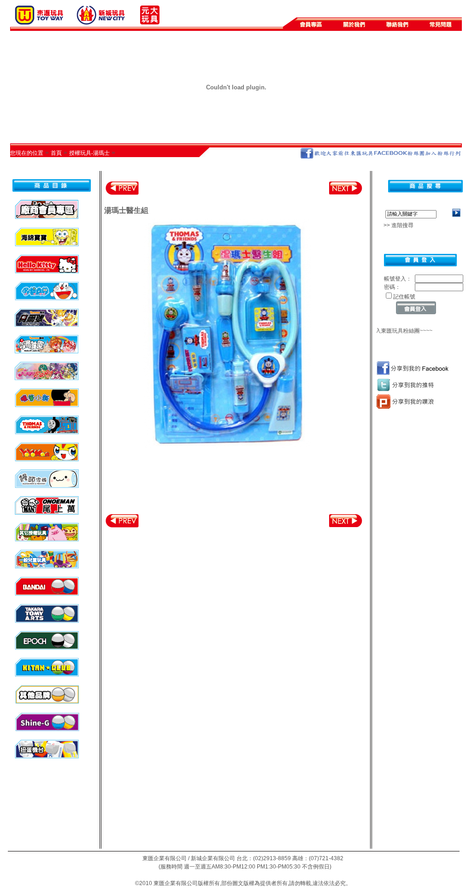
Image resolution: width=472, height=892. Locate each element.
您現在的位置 (26, 153)
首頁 (56, 153)
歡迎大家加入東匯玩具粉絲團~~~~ (385, 331)
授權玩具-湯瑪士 (89, 153)
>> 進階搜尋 (395, 225)
